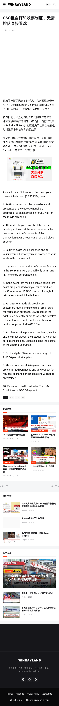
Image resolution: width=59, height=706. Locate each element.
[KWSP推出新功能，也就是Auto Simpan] (11, 537)
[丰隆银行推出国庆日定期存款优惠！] (11, 597)
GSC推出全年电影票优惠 (14, 435)
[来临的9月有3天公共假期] (11, 522)
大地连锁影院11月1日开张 (42, 466)
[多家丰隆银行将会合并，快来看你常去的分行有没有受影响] (11, 612)
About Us (20, 694)
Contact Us (47, 694)
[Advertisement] (29, 65)
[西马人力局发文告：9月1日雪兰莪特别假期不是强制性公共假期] (11, 507)
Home (10, 694)
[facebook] (23, 679)
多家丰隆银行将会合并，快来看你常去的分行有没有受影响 (39, 609)
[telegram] (35, 679)
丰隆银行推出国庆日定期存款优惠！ (38, 593)
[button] (4, 4)
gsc (23, 398)
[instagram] (29, 679)
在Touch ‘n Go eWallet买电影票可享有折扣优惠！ (43, 436)
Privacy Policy (33, 694)
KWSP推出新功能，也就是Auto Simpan (36, 534)
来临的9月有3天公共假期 (33, 518)
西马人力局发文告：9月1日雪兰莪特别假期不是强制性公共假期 (39, 504)
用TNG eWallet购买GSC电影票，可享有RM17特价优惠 (14, 469)
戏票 (17, 398)
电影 (11, 398)
